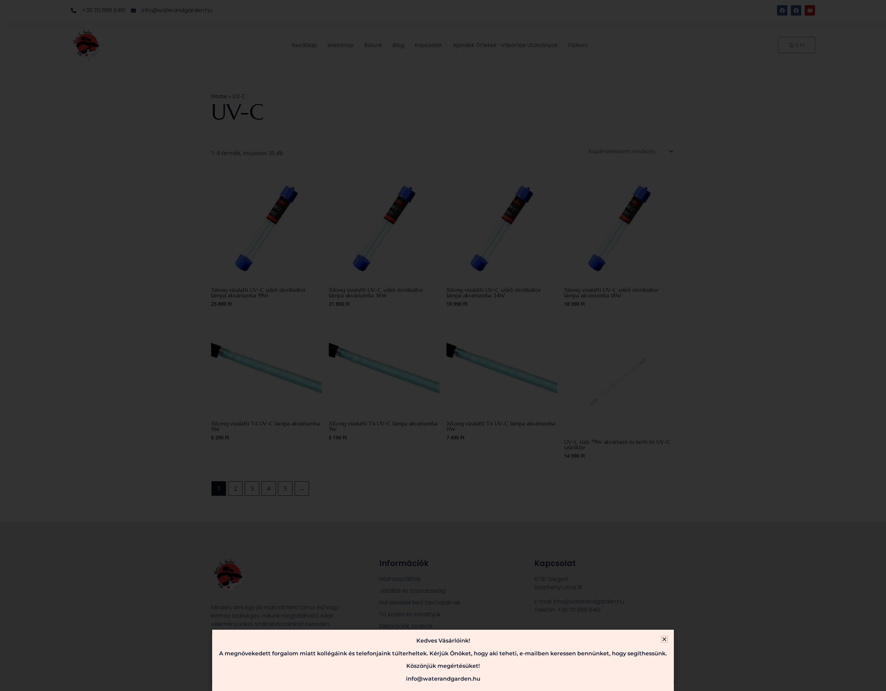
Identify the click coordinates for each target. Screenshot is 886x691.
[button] (664, 639)
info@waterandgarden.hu (443, 678)
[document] (443, 345)
